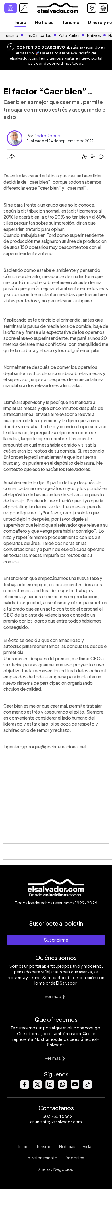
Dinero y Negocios (55, 1169)
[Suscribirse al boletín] (10, 8)
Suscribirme (56, 940)
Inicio (20, 22)
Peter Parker (69, 35)
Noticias (44, 22)
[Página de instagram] (49, 1087)
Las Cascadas (38, 35)
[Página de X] (37, 1087)
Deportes (74, 1157)
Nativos (94, 35)
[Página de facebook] (24, 1087)
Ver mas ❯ (55, 996)
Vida (87, 1146)
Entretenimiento (41, 1157)
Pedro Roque (47, 135)
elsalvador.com (23, 58)
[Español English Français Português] (103, 8)
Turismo (71, 22)
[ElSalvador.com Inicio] (57, 7)
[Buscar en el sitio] (23, 8)
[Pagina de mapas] (91, 8)
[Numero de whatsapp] (62, 1087)
